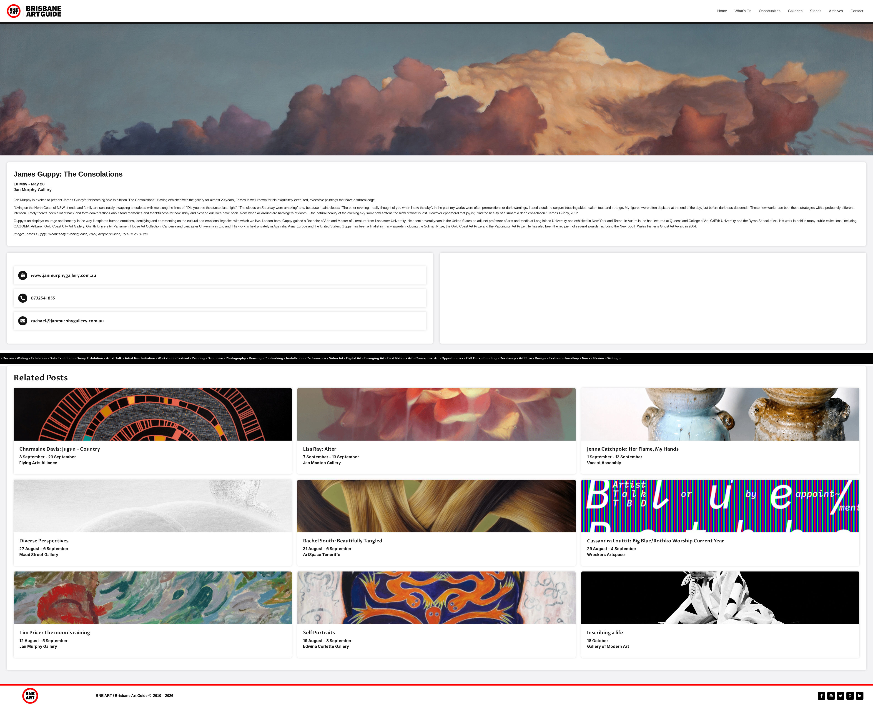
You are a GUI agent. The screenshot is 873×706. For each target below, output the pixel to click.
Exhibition (55, 358)
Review (24, 358)
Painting (214, 358)
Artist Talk (130, 358)
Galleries (795, 11)
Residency (524, 358)
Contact (856, 11)
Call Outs (489, 358)
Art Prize (541, 358)
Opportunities (769, 11)
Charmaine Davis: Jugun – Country (59, 449)
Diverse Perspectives (43, 541)
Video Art (352, 358)
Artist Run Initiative (156, 358)
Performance (332, 358)
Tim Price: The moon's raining (54, 632)
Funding (506, 358)
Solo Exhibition (78, 358)
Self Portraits (319, 632)
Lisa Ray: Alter (319, 449)
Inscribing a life (605, 632)
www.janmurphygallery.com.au (63, 275)
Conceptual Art (443, 358)
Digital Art (369, 358)
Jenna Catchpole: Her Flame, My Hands (633, 449)
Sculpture (231, 358)
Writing (38, 358)
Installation (311, 358)
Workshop (182, 358)
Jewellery (587, 358)
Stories (815, 11)
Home (722, 11)
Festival (199, 358)
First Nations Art (416, 358)
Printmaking (290, 358)
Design (556, 358)
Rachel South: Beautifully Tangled (342, 541)
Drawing (271, 358)
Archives (836, 11)
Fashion (571, 358)
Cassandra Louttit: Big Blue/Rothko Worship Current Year (655, 541)
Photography (252, 358)
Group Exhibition (106, 358)
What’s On (743, 11)
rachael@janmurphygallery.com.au (67, 321)
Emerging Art (390, 358)
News (11, 358)
